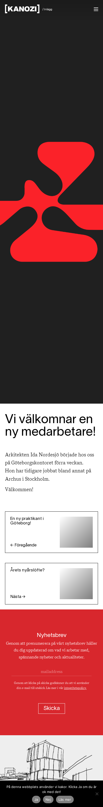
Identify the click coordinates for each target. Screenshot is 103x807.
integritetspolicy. (75, 688)
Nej (48, 799)
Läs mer (64, 799)
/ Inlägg (47, 9)
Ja (36, 799)
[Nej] (96, 793)
